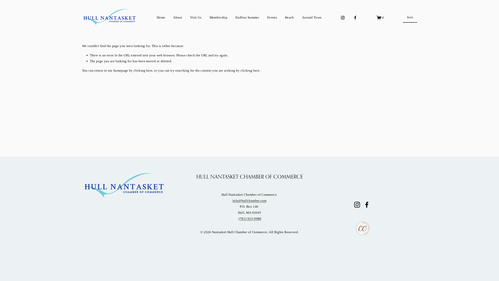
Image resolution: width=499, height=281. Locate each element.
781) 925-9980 (250, 219)
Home (161, 17)
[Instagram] (343, 17)
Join (410, 17)
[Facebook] (355, 17)
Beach (289, 17)
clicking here (143, 70)
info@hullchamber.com (249, 201)
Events (272, 17)
